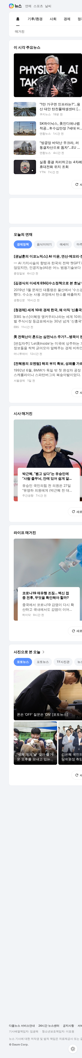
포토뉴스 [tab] (23, 662)
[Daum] (12, 6)
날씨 (48, 6)
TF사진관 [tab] (63, 662)
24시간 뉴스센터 (48, 1025)
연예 (28, 6)
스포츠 (38, 6)
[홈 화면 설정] (72, 1048)
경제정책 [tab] (23, 244)
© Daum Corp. (18, 1044)
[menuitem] (17, 19)
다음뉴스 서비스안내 (22, 1025)
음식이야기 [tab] (44, 244)
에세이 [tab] (64, 244)
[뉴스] (18, 6)
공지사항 (68, 1025)
